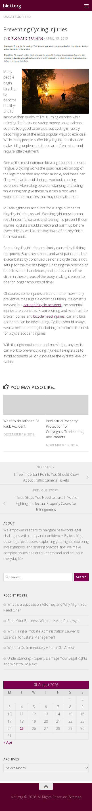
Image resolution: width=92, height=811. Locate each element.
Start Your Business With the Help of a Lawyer (43, 620)
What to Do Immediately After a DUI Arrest (40, 647)
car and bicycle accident (42, 304)
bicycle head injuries (49, 316)
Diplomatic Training (25, 38)
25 (22, 728)
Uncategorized (17, 16)
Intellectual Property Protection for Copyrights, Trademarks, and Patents (65, 428)
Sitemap (75, 796)
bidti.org (12, 5)
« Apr (8, 742)
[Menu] (86, 5)
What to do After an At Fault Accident (21, 423)
